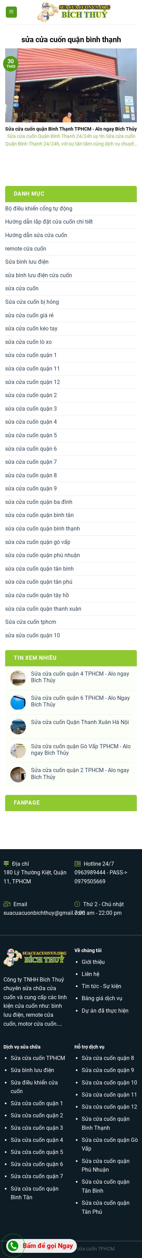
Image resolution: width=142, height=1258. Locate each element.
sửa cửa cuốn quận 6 (31, 448)
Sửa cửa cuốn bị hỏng (32, 302)
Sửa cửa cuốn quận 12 (109, 1107)
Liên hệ (90, 974)
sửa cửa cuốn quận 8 (31, 475)
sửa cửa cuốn (22, 288)
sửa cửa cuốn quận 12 (32, 382)
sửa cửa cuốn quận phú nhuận (42, 555)
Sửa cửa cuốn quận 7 (37, 1176)
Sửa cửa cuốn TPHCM (38, 1058)
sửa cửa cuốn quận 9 (31, 488)
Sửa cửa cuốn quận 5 (37, 1152)
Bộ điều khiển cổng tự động (38, 208)
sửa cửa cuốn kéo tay (31, 328)
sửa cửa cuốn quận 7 (31, 462)
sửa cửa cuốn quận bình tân (39, 515)
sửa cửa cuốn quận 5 (31, 435)
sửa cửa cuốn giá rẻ (29, 315)
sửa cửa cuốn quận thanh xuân (43, 608)
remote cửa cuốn (25, 248)
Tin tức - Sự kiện (101, 986)
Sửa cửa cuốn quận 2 (37, 1115)
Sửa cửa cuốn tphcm (30, 622)
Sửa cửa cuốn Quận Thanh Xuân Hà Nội (80, 722)
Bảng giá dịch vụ (102, 998)
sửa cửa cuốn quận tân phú (38, 582)
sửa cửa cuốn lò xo (28, 342)
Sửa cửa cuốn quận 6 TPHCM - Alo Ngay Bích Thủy (80, 701)
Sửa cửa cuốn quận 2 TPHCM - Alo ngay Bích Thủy (80, 773)
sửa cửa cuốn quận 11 (32, 368)
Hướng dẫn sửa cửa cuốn (36, 235)
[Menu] (11, 12)
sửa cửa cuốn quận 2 (31, 395)
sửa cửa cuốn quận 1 (31, 355)
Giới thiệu (93, 962)
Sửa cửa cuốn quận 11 (109, 1094)
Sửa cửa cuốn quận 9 (108, 1070)
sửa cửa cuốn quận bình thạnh (42, 528)
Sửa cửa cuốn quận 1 (37, 1103)
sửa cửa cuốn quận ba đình (38, 502)
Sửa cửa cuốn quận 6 (37, 1164)
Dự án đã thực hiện (105, 1010)
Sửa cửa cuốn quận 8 (108, 1058)
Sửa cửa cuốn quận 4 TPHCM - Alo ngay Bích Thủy (80, 677)
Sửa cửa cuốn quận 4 (37, 1140)
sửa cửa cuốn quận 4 (31, 422)
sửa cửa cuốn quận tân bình (39, 568)
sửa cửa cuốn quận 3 (31, 408)
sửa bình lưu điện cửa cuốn (38, 275)
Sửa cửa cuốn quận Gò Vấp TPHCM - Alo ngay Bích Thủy (81, 749)
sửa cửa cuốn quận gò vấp (37, 542)
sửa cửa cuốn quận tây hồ (37, 595)
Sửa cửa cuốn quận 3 (37, 1128)
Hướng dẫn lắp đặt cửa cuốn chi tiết (49, 221)
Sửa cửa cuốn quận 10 (109, 1082)
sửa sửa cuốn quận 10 (32, 635)
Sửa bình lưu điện (27, 262)
